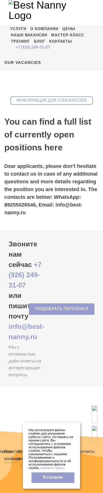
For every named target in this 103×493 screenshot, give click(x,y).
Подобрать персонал (61, 309)
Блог (39, 41)
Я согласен (53, 478)
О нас (18, 455)
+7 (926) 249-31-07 (25, 275)
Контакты (60, 41)
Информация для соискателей (52, 101)
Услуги (18, 29)
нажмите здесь (52, 468)
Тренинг (20, 41)
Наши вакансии (29, 35)
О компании (44, 29)
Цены (68, 29)
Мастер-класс (67, 35)
